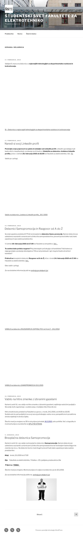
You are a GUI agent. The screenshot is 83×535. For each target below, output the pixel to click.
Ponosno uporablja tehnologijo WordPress (49, 530)
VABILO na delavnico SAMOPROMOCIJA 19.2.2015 (24, 385)
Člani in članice (31, 34)
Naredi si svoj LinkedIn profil (22, 143)
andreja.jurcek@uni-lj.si (39, 270)
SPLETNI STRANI (35, 424)
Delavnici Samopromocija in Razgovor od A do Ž (34, 228)
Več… (56, 244)
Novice (20, 34)
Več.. (27, 261)
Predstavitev (9, 34)
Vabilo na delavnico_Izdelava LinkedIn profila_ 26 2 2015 (26, 215)
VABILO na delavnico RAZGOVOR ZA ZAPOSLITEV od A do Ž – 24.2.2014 (32, 329)
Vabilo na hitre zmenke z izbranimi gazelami (31, 399)
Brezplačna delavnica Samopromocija (27, 437)
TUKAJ (16, 465)
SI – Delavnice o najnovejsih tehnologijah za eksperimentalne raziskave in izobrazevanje (37, 130)
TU (72, 154)
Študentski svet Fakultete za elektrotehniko (41, 18)
